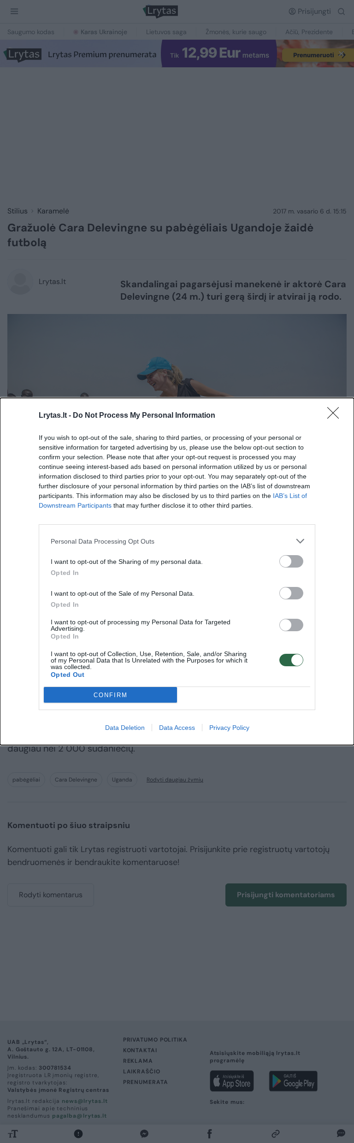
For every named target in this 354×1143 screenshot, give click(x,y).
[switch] (291, 561)
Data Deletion (125, 727)
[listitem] (177, 541)
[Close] (336, 416)
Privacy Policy (229, 727)
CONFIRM (111, 695)
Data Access (177, 727)
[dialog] (177, 571)
